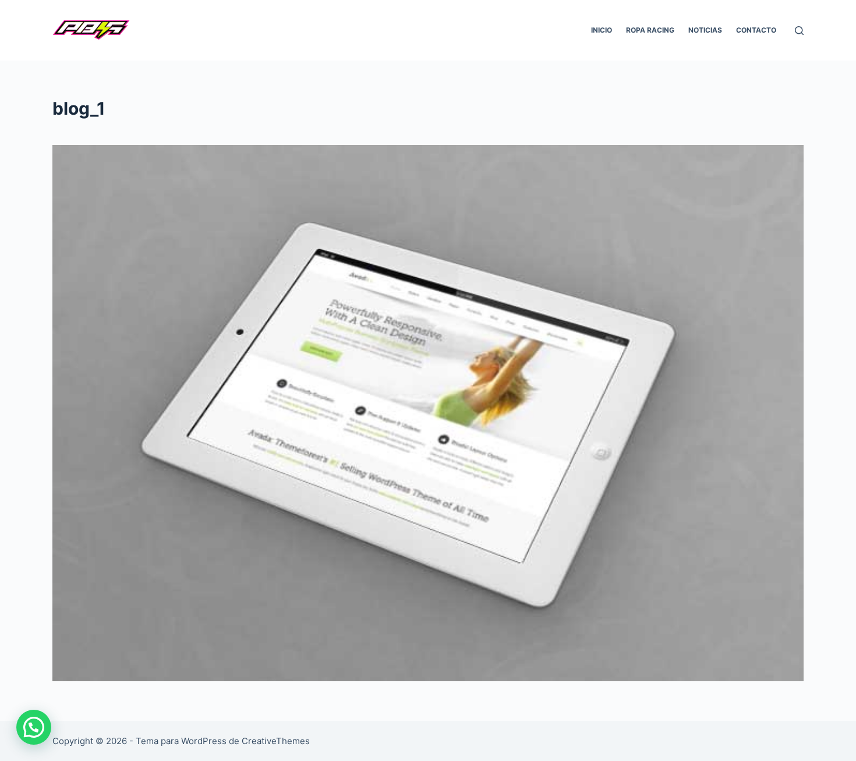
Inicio (601, 30)
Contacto (756, 30)
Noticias (705, 30)
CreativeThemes (276, 740)
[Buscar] (799, 30)
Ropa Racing (650, 30)
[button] (33, 727)
